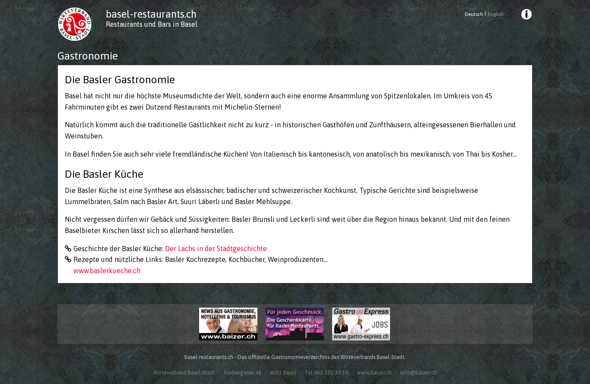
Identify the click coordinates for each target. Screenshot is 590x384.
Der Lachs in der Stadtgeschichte (216, 248)
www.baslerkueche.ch (106, 270)
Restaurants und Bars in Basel (151, 24)
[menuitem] (526, 15)
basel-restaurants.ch (151, 14)
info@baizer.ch (418, 372)
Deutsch (474, 14)
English (496, 14)
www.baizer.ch (374, 372)
